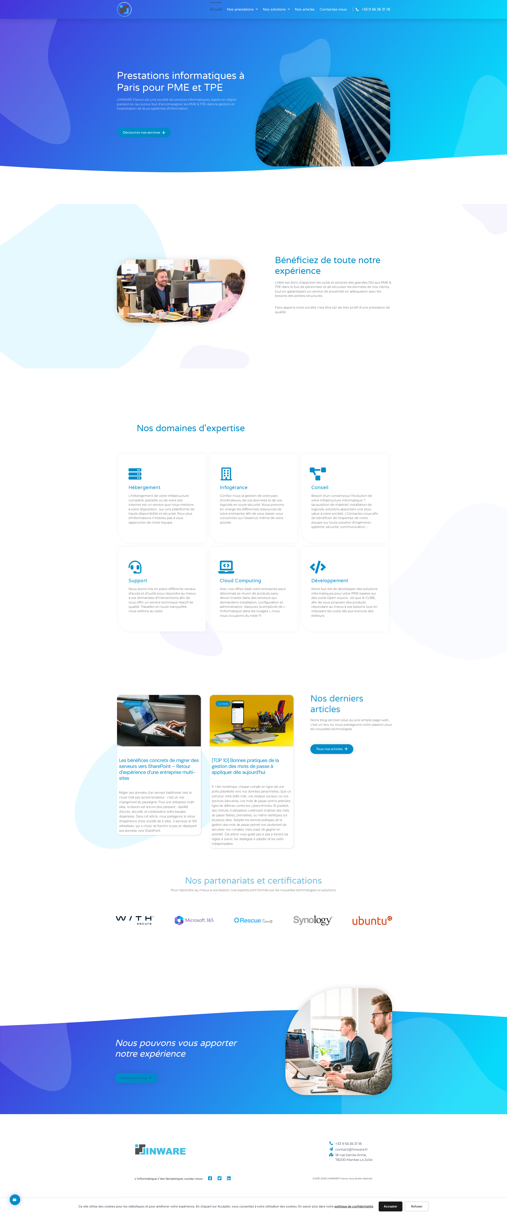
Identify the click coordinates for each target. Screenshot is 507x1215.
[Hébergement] (135, 473)
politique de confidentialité (354, 1206)
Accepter (390, 1206)
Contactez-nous (333, 9)
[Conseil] (317, 473)
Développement (329, 580)
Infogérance (234, 487)
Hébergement (144, 487)
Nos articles (305, 9)
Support (138, 580)
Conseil (319, 487)
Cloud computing (240, 580)
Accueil (216, 9)
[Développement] (317, 566)
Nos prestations (240, 9)
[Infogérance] (226, 473)
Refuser (416, 1206)
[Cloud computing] (226, 566)
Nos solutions (274, 9)
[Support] (135, 566)
